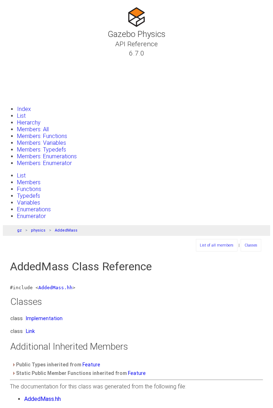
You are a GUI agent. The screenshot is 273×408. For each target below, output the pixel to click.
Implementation (44, 318)
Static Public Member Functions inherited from (80, 373)
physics (38, 230)
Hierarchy (29, 122)
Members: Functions (42, 136)
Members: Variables (41, 142)
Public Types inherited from (57, 364)
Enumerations (34, 209)
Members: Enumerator (44, 163)
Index (24, 109)
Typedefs (28, 195)
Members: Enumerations (47, 156)
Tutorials (25, 61)
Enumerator (31, 216)
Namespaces (30, 78)
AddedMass (66, 230)
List (21, 115)
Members (29, 182)
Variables (28, 202)
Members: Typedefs (41, 149)
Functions (29, 189)
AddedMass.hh (55, 287)
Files (19, 87)
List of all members (217, 245)
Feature (91, 364)
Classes (23, 70)
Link (30, 331)
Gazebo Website (34, 95)
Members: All (33, 129)
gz (19, 230)
